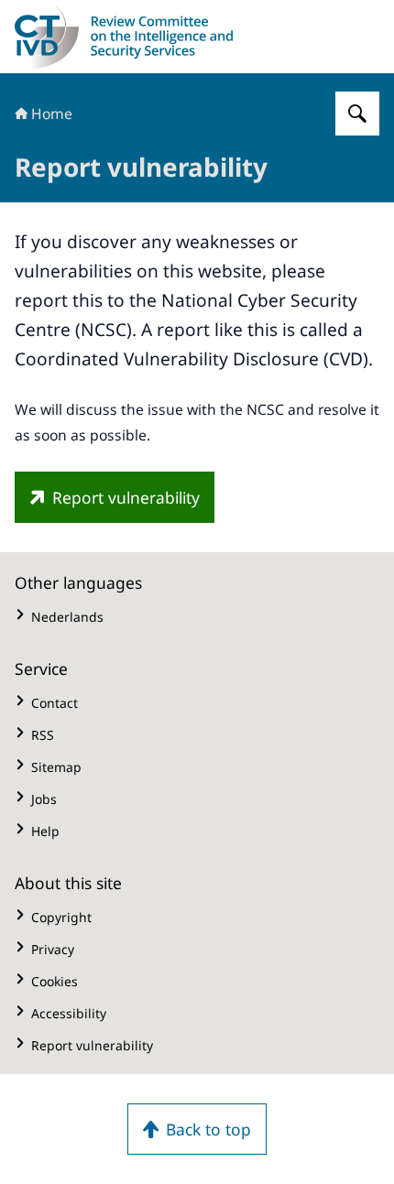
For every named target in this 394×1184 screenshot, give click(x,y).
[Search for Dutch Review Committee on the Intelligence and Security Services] (357, 114)
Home (51, 113)
